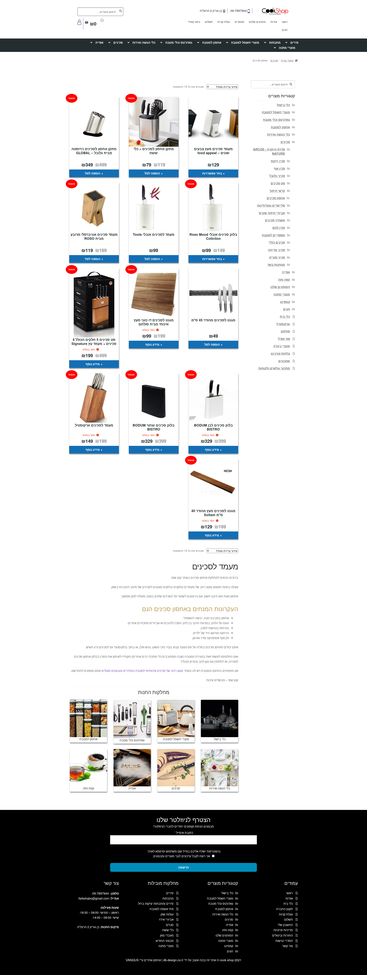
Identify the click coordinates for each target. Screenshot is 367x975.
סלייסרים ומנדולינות (271, 205)
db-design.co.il (173, 960)
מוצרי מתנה (287, 47)
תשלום (209, 22)
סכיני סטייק (277, 257)
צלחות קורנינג (280, 353)
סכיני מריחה (276, 250)
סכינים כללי (277, 242)
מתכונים (284, 361)
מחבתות (275, 42)
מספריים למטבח (273, 235)
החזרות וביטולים (282, 935)
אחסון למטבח (211, 42)
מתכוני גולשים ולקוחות (274, 368)
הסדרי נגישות (284, 940)
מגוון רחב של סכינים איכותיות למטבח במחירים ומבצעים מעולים (142, 670)
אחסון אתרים (152, 960)
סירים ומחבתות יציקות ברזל (156, 903)
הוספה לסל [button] (152, 173)
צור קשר (287, 946)
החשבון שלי (285, 925)
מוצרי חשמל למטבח (245, 42)
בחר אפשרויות (212, 173)
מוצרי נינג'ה (281, 346)
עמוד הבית (287, 60)
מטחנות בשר (276, 264)
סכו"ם (170, 925)
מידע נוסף (152, 344)
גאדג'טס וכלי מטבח (178, 42)
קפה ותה (284, 279)
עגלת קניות (223, 22)
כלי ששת (168, 930)
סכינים (118, 42)
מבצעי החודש (165, 940)
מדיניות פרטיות (283, 930)
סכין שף (279, 168)
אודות (273, 22)
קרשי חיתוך (277, 190)
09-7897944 (239, 10)
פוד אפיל (284, 338)
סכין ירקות (278, 161)
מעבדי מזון (167, 935)
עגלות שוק (167, 914)
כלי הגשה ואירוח (143, 42)
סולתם (285, 331)
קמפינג (285, 302)
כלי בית (285, 316)
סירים (294, 42)
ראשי (284, 22)
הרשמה (183, 867)
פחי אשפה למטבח (162, 909)
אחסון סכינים (276, 198)
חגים (284, 30)
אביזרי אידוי (166, 919)
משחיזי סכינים (275, 220)
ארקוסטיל (283, 324)
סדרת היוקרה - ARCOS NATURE (269, 151)
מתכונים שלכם (257, 22)
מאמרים (239, 22)
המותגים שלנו (280, 287)
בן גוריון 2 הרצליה (211, 10)
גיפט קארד (194, 22)
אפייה (99, 42)
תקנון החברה (284, 909)
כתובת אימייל (183, 832)
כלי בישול (283, 105)
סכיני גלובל (277, 176)
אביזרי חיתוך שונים (272, 213)
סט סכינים (278, 183)
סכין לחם (278, 227)
